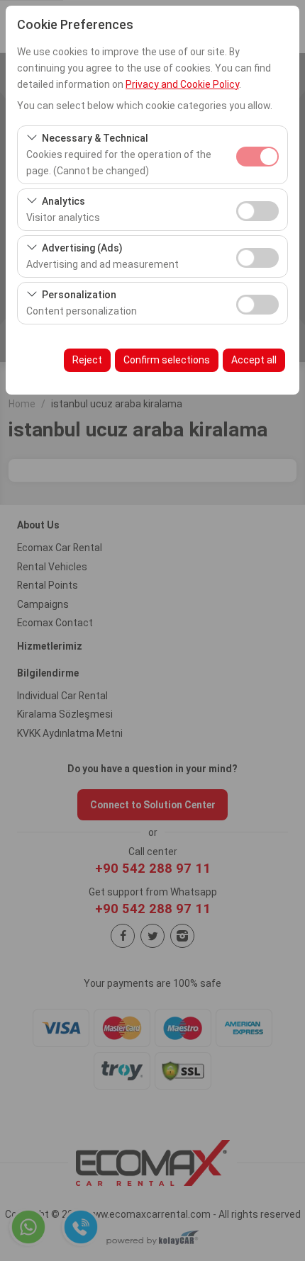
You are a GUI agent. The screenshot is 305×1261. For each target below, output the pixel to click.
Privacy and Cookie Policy (182, 84)
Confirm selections (166, 360)
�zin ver (257, 211)
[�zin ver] (257, 209)
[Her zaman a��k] (257, 154)
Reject (87, 360)
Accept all (254, 360)
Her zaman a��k (257, 156)
